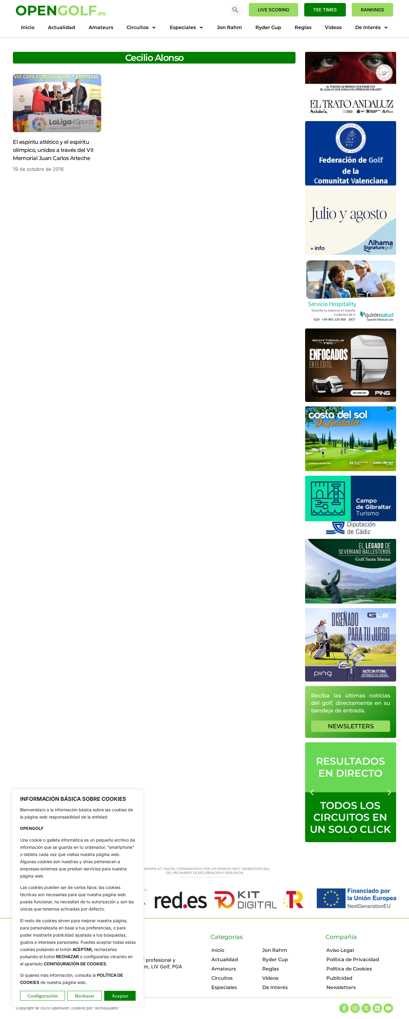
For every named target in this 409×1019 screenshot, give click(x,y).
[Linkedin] (377, 1008)
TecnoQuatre (106, 1008)
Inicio (27, 27)
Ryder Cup (268, 27)
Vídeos (333, 27)
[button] (235, 10)
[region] (78, 898)
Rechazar (85, 996)
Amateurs (101, 27)
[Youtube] (388, 1008)
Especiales (183, 27)
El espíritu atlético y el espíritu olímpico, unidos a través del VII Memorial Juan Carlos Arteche (53, 150)
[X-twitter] (366, 1008)
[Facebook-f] (344, 1008)
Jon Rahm (229, 27)
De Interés (368, 27)
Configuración (43, 996)
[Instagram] (355, 1008)
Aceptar (120, 996)
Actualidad (61, 27)
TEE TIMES (325, 10)
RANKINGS (372, 10)
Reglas (303, 27)
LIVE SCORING (273, 10)
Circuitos (138, 27)
